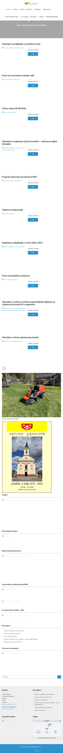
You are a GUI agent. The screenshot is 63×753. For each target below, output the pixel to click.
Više (33, 54)
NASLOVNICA (8, 9)
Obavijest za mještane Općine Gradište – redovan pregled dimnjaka (29, 142)
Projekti (22, 9)
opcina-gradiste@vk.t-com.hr (9, 704)
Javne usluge (46, 9)
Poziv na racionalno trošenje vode (18, 75)
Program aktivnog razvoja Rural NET (19, 177)
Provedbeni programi (52, 16)
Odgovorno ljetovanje (12, 209)
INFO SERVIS (33, 16)
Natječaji (29, 9)
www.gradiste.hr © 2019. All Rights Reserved (31, 746)
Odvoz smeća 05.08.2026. (14, 108)
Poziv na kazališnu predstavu (16, 275)
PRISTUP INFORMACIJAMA (12, 16)
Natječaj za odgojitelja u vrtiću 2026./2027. (22, 242)
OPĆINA (16, 9)
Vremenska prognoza (47, 737)
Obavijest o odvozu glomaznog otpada (20, 337)
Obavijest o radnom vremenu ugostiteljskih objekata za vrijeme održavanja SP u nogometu (28, 303)
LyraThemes (37, 750)
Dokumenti (37, 9)
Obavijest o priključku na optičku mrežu (21, 44)
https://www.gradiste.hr (8, 709)
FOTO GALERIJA (25, 16)
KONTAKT (41, 16)
